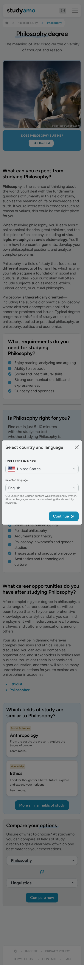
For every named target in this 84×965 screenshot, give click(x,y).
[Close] (76, 447)
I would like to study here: (20, 460)
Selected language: (16, 480)
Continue (61, 516)
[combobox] (42, 469)
